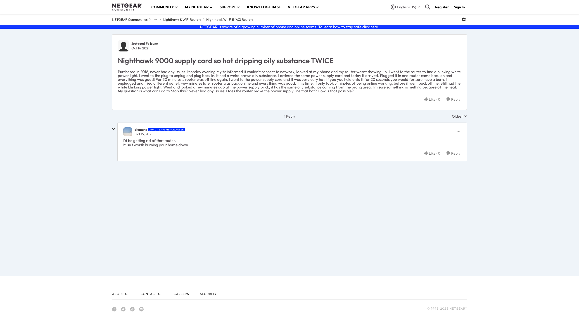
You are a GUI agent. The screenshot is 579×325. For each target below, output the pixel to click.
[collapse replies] (113, 129)
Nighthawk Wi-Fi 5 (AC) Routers (229, 19)
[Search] (427, 7)
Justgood (138, 43)
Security (208, 294)
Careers (181, 294)
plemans (141, 129)
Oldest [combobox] (459, 116)
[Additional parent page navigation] (155, 19)
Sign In (459, 7)
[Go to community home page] (127, 7)
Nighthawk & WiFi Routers (182, 19)
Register (442, 7)
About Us (121, 294)
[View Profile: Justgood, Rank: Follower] (123, 45)
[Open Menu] (464, 19)
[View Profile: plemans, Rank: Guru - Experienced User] (127, 131)
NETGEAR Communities (129, 19)
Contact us (151, 294)
